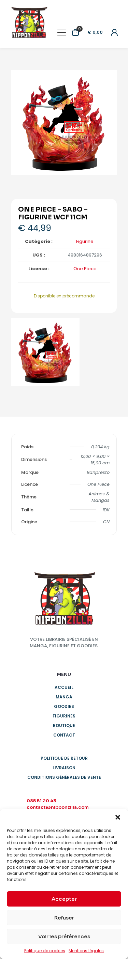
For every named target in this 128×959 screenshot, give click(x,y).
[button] (117, 817)
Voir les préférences (64, 936)
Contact (64, 735)
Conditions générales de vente (64, 777)
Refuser (64, 917)
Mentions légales (86, 951)
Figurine (85, 241)
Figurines (64, 716)
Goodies (64, 706)
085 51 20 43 (41, 801)
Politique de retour (64, 758)
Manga (64, 697)
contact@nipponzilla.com (58, 807)
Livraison (64, 768)
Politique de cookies (44, 951)
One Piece (85, 268)
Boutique (64, 725)
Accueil (64, 687)
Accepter (64, 899)
